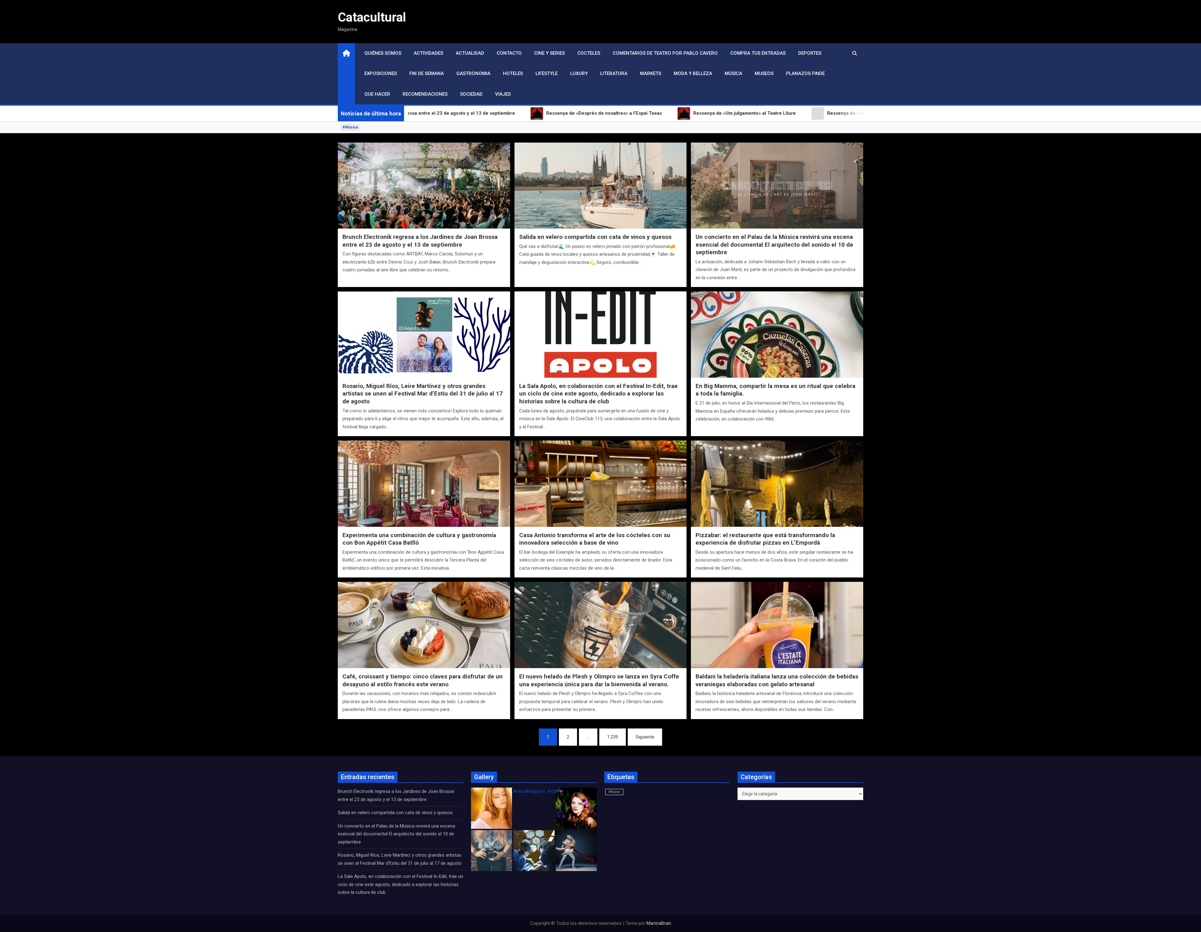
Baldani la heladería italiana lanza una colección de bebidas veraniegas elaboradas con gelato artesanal (777, 680)
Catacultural (372, 17)
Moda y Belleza (693, 73)
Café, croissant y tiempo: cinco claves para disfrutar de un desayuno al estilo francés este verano (422, 680)
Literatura (613, 73)
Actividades (428, 53)
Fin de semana (426, 73)
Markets (650, 73)
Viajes (503, 94)
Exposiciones (380, 73)
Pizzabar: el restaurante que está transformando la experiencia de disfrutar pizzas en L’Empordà (765, 539)
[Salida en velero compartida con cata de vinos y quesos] (600, 186)
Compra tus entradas (758, 53)
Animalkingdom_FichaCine (540, 791)
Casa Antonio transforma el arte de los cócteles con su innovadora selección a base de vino (594, 539)
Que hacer (377, 94)
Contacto (509, 53)
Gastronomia (473, 73)
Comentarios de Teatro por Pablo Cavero (665, 53)
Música (733, 73)
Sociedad (471, 94)
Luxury (579, 73)
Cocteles (588, 53)
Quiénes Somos (382, 53)
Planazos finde (805, 73)
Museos (764, 73)
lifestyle (546, 73)
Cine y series (549, 53)
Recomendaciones (425, 94)
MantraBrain (658, 923)
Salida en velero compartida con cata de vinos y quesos (595, 236)
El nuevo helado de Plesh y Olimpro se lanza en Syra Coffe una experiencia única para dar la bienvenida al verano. (599, 680)
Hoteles (513, 73)
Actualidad (470, 53)
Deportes (809, 53)
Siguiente (645, 737)
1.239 (612, 737)
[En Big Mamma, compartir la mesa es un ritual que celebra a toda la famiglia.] (777, 334)
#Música (350, 127)
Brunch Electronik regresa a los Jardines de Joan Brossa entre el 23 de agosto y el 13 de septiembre (420, 240)
